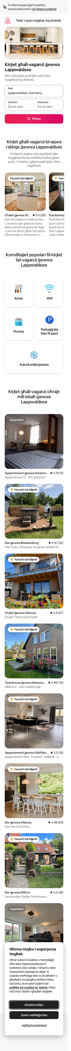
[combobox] (34, 92)
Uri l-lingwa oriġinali (44, 9)
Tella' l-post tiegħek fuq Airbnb (38, 21)
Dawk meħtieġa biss (34, 1015)
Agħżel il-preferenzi (34, 1025)
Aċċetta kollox (34, 1005)
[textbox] (19, 106)
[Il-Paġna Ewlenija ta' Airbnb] (8, 20)
